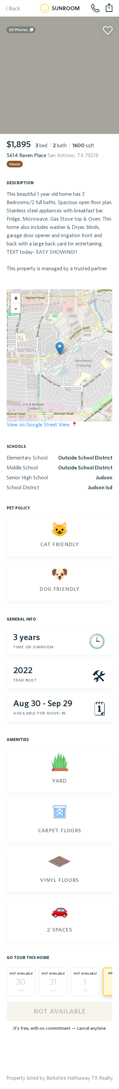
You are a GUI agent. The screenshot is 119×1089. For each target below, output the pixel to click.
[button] (60, 348)
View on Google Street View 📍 (42, 424)
